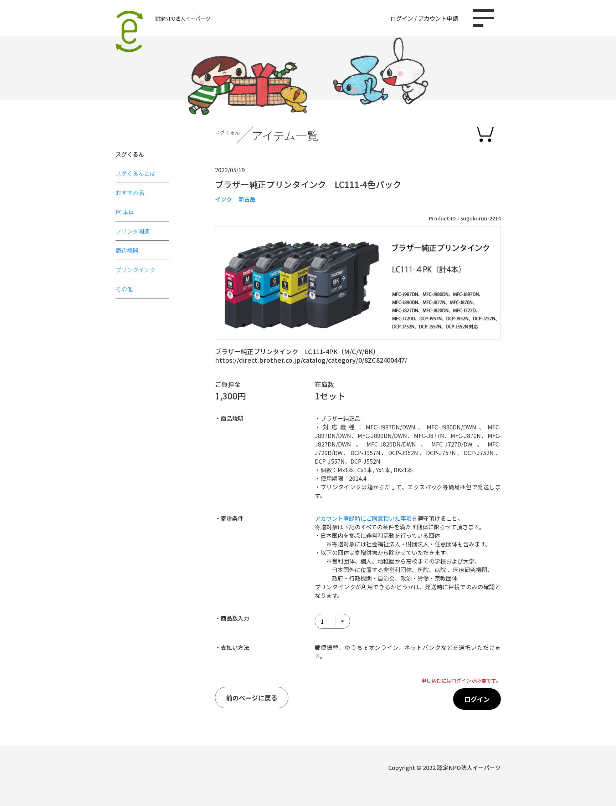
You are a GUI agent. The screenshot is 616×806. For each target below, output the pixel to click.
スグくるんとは (135, 173)
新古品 (247, 199)
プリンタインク (135, 269)
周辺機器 (126, 250)
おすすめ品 (129, 192)
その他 (124, 289)
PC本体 (124, 212)
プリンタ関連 (132, 231)
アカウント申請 (438, 18)
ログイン (401, 18)
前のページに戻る (251, 697)
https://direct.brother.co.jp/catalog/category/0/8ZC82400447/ (311, 359)
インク (223, 199)
